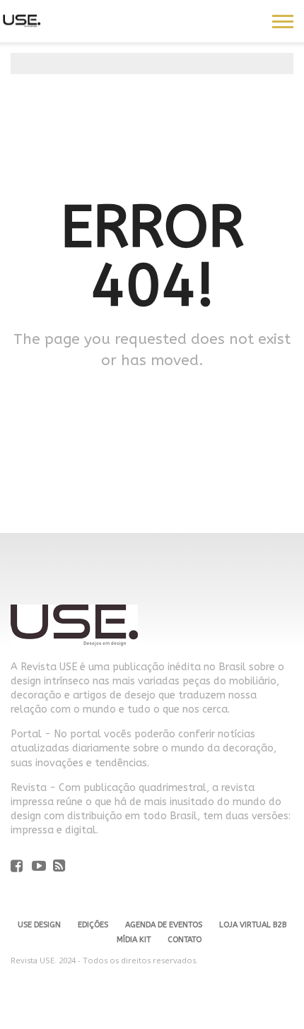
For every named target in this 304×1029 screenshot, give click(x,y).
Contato (184, 939)
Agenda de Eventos (163, 924)
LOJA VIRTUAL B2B (252, 924)
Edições (93, 924)
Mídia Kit (134, 939)
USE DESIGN (39, 924)
